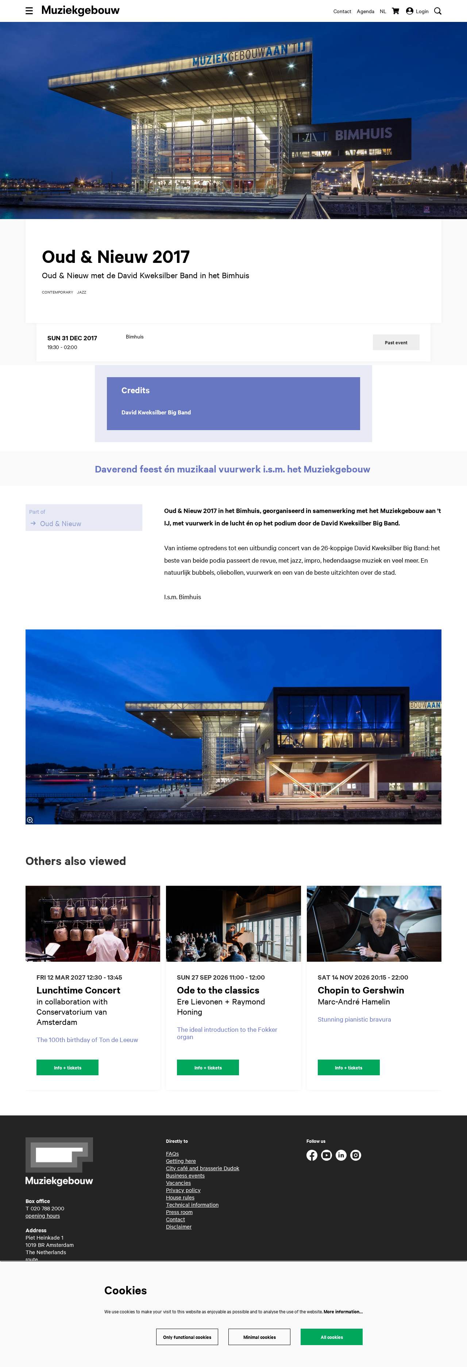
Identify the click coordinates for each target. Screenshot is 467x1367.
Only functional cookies (187, 1336)
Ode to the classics (218, 989)
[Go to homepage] (81, 10)
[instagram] (355, 1155)
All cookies (332, 1336)
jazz (81, 292)
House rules (180, 1197)
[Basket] (396, 10)
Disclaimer (179, 1226)
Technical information (192, 1204)
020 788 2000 (47, 1208)
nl (383, 11)
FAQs (172, 1153)
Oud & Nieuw (60, 523)
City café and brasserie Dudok (202, 1168)
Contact (342, 11)
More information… (343, 1311)
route (32, 1259)
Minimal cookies (259, 1336)
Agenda (365, 11)
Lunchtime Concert (78, 989)
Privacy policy (183, 1190)
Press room (179, 1211)
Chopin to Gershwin (361, 989)
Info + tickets (67, 1067)
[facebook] (311, 1155)
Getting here (181, 1160)
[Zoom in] (30, 820)
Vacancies (178, 1182)
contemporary (57, 292)
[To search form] (437, 10)
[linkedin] (341, 1155)
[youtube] (326, 1155)
